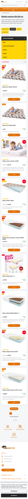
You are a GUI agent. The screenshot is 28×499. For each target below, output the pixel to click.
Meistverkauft (5, 29)
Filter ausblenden (8, 38)
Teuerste (19, 29)
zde (13, 10)
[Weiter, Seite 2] (14, 413)
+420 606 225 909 (8, 458)
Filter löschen (5, 61)
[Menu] (26, 1)
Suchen (25, 5)
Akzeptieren (14, 495)
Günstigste (12, 29)
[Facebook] (2, 465)
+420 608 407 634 (8, 461)
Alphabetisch (5, 32)
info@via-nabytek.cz (8, 456)
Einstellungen (14, 491)
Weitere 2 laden (14, 408)
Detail (14, 99)
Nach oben (15, 419)
